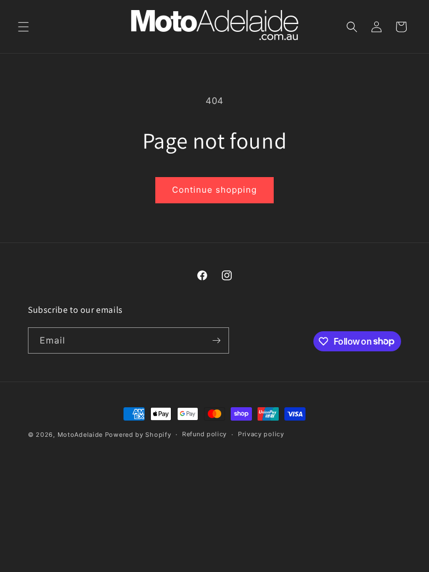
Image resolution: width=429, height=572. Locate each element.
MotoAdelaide (80, 434)
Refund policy (204, 434)
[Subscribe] (216, 340)
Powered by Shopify (138, 434)
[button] (23, 27)
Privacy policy (261, 434)
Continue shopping (214, 189)
